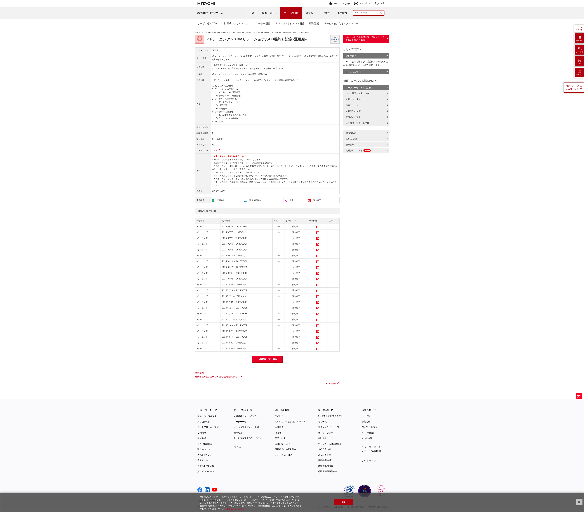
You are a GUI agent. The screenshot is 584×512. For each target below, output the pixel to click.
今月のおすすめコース (356, 99)
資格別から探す (353, 117)
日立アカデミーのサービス (218, 33)
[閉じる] (579, 502)
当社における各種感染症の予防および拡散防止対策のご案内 (365, 38)
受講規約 (199, 372)
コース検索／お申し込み (357, 93)
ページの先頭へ (330, 383)
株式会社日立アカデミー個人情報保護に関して (217, 376)
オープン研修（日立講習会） (242, 33)
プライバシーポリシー (236, 509)
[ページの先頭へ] (579, 396)
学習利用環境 (239, 182)
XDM (214, 144)
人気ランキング (353, 111)
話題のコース (352, 105)
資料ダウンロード (354, 150)
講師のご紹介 (352, 138)
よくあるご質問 (353, 71)
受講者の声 (351, 132)
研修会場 (350, 144)
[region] (292, 502)
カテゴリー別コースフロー (358, 123)
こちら (214, 150)
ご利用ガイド (352, 55)
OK (343, 502)
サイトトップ (200, 33)
